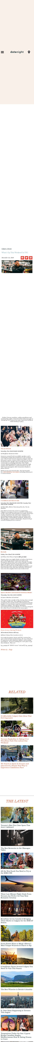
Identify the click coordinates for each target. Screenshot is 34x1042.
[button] (2, 52)
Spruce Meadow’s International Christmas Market (16, 592)
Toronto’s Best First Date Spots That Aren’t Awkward (15, 826)
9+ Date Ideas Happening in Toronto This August (16, 1011)
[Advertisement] (17, 669)
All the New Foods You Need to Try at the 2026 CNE (16, 872)
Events (9, 249)
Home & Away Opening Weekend (11, 630)
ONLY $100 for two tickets (11, 472)
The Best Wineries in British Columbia (16, 989)
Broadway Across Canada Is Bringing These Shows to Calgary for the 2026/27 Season (17, 921)
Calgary (4, 249)
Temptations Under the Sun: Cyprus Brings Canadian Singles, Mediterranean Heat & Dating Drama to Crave (16, 1036)
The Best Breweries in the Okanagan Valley (15, 849)
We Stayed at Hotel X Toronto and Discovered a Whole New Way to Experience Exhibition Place (15, 765)
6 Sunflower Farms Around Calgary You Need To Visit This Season (17, 967)
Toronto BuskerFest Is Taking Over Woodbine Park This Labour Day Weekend (15, 741)
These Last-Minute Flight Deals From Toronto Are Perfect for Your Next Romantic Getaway (16, 896)
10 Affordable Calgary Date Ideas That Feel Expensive (16, 717)
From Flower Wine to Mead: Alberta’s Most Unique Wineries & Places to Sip (16, 945)
